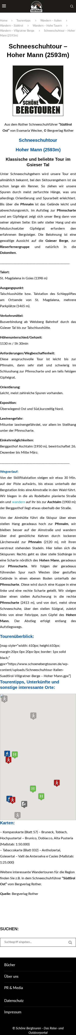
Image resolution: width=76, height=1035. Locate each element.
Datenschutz (14, 1001)
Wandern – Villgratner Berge (17, 30)
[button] (57, 783)
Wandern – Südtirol (11, 25)
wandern (18, 502)
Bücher (9, 965)
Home (3, 20)
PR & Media (13, 988)
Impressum (12, 1012)
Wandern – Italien (50, 20)
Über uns (11, 976)
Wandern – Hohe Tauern (47, 25)
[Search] (72, 6)
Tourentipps (23, 20)
